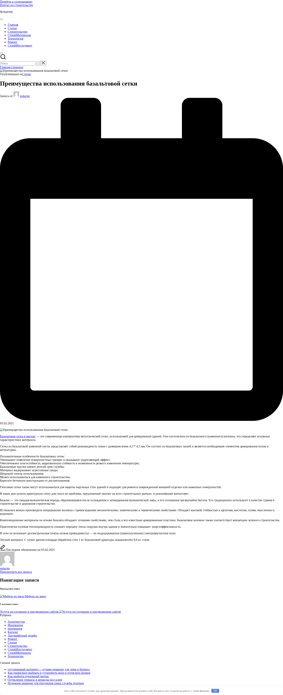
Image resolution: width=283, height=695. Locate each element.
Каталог (13, 632)
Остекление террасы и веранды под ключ (35, 679)
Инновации (15, 625)
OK (215, 690)
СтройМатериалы (19, 652)
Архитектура (16, 621)
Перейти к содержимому (16, 1)
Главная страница (11, 67)
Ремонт (12, 639)
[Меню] (1, 19)
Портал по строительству (16, 5)
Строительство (17, 646)
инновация (15, 628)
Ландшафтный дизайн (22, 635)
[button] (37, 64)
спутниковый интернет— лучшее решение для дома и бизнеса (49, 669)
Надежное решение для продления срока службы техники (46, 683)
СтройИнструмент (20, 649)
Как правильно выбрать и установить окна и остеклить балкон (49, 672)
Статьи (26, 74)
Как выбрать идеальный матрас (28, 676)
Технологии (15, 656)
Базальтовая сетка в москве (17, 436)
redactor (5, 568)
